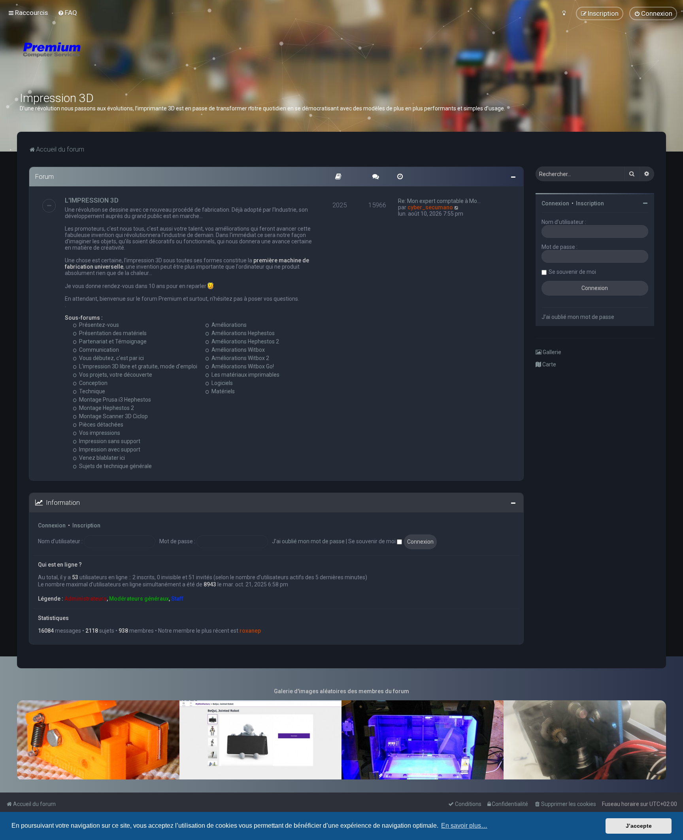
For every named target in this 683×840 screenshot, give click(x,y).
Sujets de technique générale (115, 466)
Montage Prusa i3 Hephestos (114, 399)
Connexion (52, 525)
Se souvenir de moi (372, 541)
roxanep (250, 631)
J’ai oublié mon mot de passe (308, 541)
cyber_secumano (430, 207)
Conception (93, 383)
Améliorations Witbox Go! (242, 366)
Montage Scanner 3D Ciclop (113, 416)
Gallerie (551, 352)
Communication (98, 350)
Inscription (86, 525)
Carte (548, 364)
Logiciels (221, 383)
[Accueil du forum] (99, 59)
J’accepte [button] (639, 826)
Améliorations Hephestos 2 (244, 341)
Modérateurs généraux (139, 598)
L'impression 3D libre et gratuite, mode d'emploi (137, 366)
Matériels (222, 391)
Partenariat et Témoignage (112, 341)
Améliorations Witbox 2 (239, 358)
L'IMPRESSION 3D (92, 200)
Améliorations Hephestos (242, 333)
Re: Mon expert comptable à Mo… (439, 201)
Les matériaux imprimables (244, 375)
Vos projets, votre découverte (115, 375)
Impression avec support (109, 449)
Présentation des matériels (112, 333)
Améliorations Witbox (237, 350)
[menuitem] (67, 13)
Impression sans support (109, 441)
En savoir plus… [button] (464, 825)
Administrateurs (85, 598)
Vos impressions (99, 433)
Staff (177, 598)
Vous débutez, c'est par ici (111, 358)
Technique (91, 391)
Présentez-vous (98, 325)
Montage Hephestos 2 (106, 408)
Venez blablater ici (101, 458)
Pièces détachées (100, 424)
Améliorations (228, 325)
